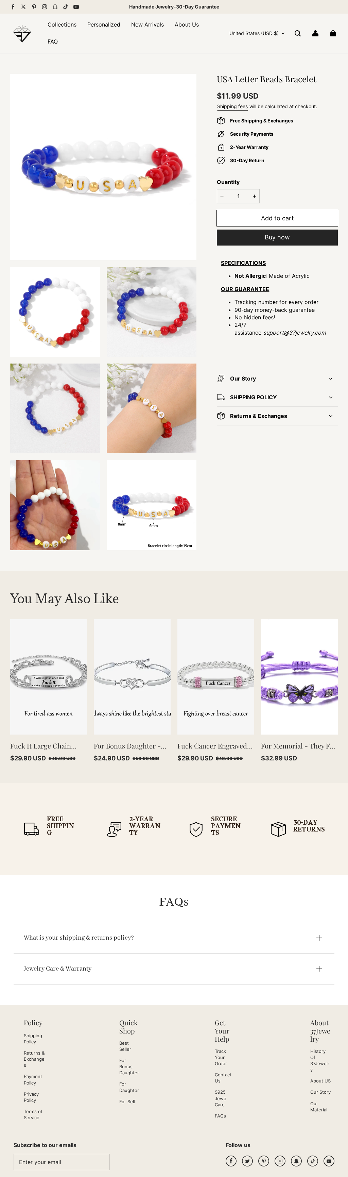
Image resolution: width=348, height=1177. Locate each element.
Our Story (320, 1092)
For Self (127, 1101)
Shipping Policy (33, 1038)
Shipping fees (232, 106)
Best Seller (125, 1046)
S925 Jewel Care (221, 1098)
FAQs (220, 1116)
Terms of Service (33, 1114)
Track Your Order (221, 1057)
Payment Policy (33, 1079)
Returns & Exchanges (34, 1059)
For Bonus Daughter (129, 1066)
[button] (297, 33)
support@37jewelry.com (294, 332)
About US (320, 1080)
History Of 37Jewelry (319, 1060)
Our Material (318, 1106)
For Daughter (129, 1087)
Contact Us (223, 1077)
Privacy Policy (31, 1097)
